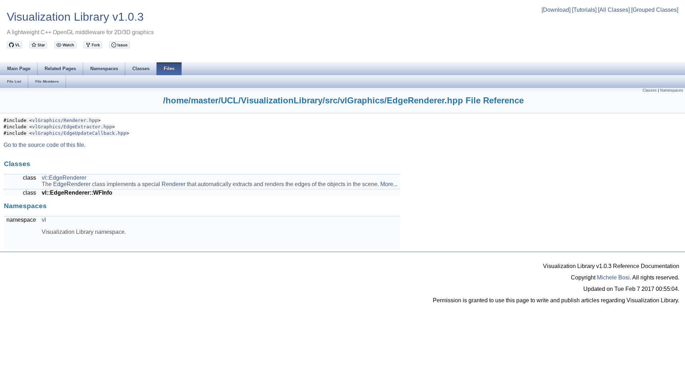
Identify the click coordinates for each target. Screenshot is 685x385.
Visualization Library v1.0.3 (75, 16)
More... (388, 184)
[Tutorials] (584, 10)
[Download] (556, 10)
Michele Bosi (613, 277)
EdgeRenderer (72, 184)
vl (44, 220)
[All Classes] (614, 10)
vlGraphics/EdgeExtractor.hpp (72, 126)
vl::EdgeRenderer (64, 178)
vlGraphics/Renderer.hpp (65, 120)
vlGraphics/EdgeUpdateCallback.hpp (79, 133)
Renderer (174, 184)
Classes (650, 90)
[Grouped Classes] (654, 10)
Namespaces (671, 90)
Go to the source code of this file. (45, 145)
